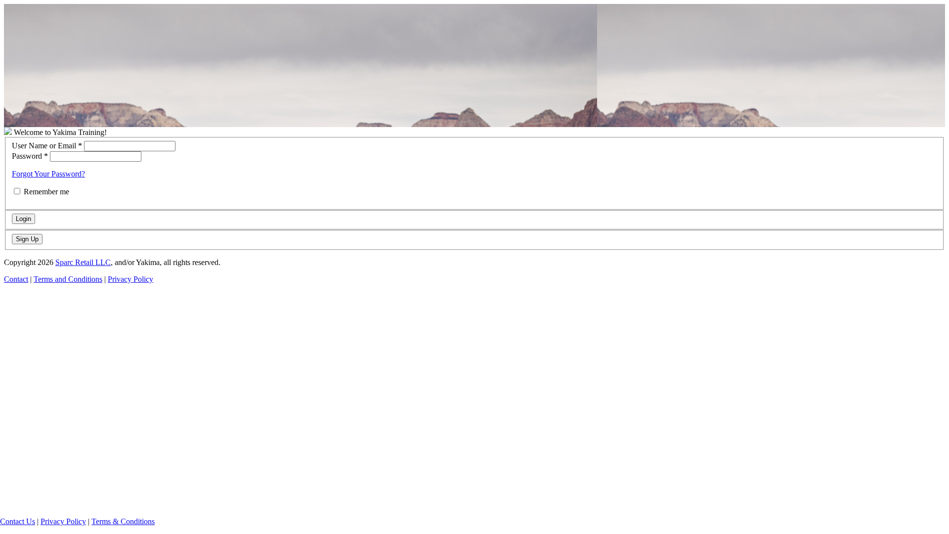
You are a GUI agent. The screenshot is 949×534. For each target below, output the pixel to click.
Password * (30, 156)
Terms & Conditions (123, 521)
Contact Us (17, 521)
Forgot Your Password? (48, 174)
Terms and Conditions (68, 279)
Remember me (46, 191)
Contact (16, 279)
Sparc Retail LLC (83, 262)
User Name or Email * (47, 145)
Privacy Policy (63, 521)
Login (23, 218)
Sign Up (27, 239)
